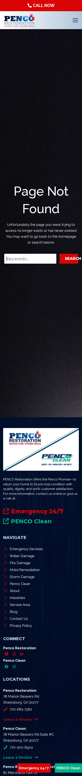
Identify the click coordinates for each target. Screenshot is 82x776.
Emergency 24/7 (34, 768)
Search (71, 258)
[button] (75, 20)
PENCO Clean (68, 768)
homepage (67, 236)
